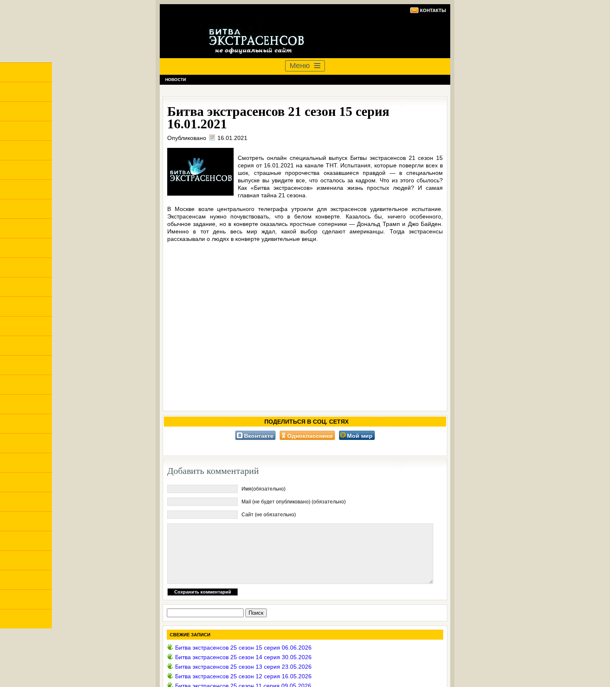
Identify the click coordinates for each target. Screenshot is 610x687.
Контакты (433, 10)
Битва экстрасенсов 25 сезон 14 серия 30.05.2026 (243, 657)
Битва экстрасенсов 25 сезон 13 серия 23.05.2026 (243, 666)
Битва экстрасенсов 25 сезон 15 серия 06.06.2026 (243, 647)
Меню (300, 65)
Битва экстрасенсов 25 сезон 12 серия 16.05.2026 (243, 676)
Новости (175, 79)
